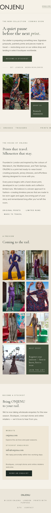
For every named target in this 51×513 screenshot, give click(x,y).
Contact (29, 508)
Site (19, 508)
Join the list (37, 370)
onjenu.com (12, 435)
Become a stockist (17, 59)
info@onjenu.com (15, 450)
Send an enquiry (19, 473)
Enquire (46, 6)
